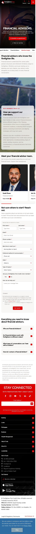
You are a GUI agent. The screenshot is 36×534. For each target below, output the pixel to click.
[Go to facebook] (5, 396)
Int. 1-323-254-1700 (10, 461)
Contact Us (7, 464)
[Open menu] (33, 418)
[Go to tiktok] (30, 396)
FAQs (33, 50)
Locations (7, 466)
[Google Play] (17, 490)
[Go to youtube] (15, 396)
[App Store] (17, 485)
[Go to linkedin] (25, 396)
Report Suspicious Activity (12, 469)
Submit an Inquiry (25, 50)
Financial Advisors (14, 50)
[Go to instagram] (10, 396)
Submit (18, 308)
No (11, 277)
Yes (6, 277)
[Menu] (33, 2)
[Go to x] (20, 396)
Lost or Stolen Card (10, 471)
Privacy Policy (12, 301)
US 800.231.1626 (9, 459)
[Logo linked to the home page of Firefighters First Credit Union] (7, 2)
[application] (17, 526)
